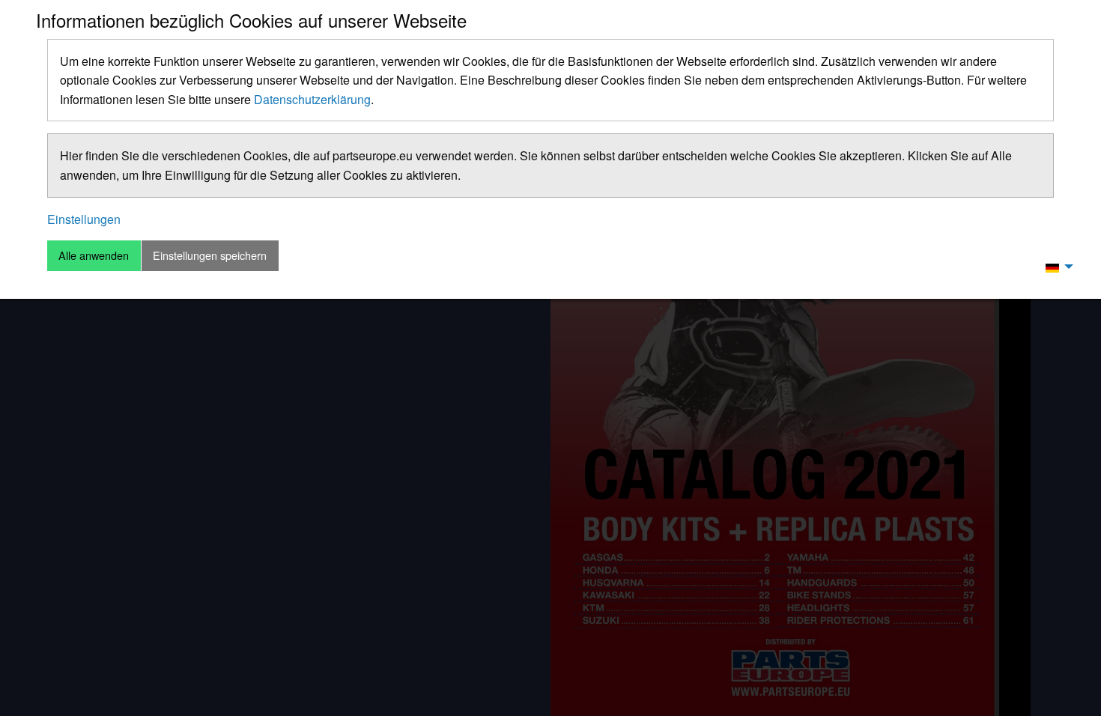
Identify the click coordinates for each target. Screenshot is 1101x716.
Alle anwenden (93, 255)
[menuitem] (1055, 266)
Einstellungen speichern (210, 255)
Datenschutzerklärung (312, 99)
